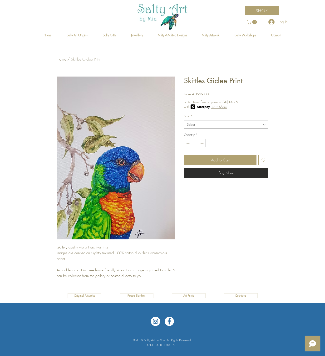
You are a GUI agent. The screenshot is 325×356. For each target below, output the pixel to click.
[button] (252, 22)
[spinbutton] (195, 143)
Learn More (219, 106)
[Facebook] (169, 321)
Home (61, 59)
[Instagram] (155, 321)
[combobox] (226, 124)
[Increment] (202, 143)
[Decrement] (187, 143)
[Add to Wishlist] (263, 160)
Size (188, 116)
